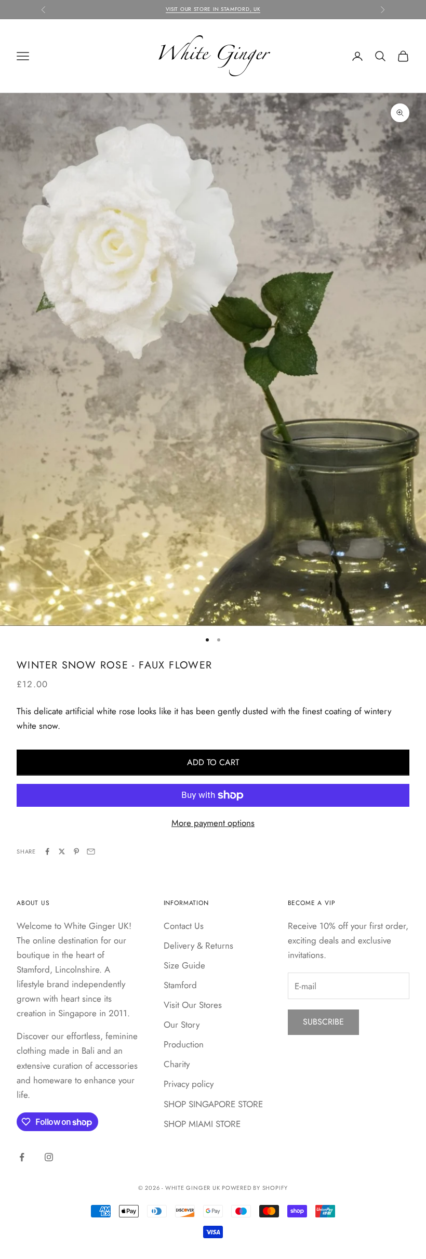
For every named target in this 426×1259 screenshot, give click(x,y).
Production (184, 1044)
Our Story (181, 1024)
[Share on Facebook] (47, 851)
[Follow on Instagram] (49, 1157)
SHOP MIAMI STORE (202, 1124)
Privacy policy (189, 1084)
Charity (177, 1064)
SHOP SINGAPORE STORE (213, 1104)
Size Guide (184, 965)
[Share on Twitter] (62, 851)
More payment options (213, 823)
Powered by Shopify (255, 1188)
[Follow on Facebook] (22, 1157)
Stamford (180, 985)
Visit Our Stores (193, 1005)
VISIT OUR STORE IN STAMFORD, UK (213, 9)
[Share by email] (91, 851)
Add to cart (213, 762)
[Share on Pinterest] (76, 851)
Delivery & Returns (198, 945)
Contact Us (184, 926)
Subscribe (323, 1022)
